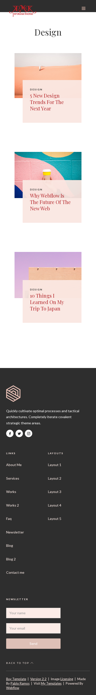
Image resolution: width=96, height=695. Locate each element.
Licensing (66, 679)
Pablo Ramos (20, 683)
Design (36, 89)
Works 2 (12, 505)
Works (11, 492)
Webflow (12, 688)
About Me (14, 465)
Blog (9, 545)
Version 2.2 (38, 679)
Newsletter (15, 532)
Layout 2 (54, 478)
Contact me (15, 572)
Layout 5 (54, 518)
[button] (83, 8)
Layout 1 (54, 465)
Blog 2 (11, 559)
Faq (9, 518)
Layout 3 (54, 492)
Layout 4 (54, 505)
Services (12, 478)
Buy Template (16, 679)
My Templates (51, 683)
